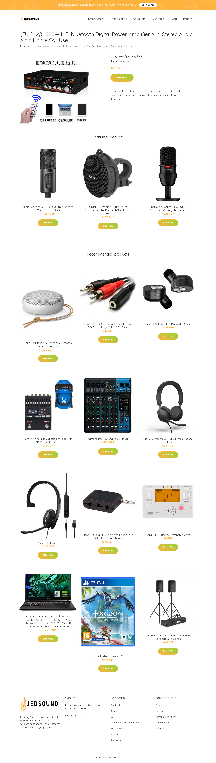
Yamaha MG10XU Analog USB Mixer (108, 438)
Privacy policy (163, 722)
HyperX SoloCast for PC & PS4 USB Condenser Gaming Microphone (168, 208)
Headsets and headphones (125, 722)
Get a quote (148, 5)
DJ (111, 716)
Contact (159, 710)
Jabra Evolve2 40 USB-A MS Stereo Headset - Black (168, 440)
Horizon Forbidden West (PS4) (108, 656)
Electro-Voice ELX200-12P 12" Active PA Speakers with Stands (168, 637)
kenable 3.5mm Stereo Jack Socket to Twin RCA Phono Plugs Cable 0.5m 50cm (108, 325)
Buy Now (122, 77)
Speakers (139, 19)
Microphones (95, 19)
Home (23, 46)
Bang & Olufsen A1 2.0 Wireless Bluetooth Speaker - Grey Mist (48, 344)
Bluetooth (158, 19)
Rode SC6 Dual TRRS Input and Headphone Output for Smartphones (108, 536)
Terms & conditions (165, 716)
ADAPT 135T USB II (48, 542)
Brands (188, 19)
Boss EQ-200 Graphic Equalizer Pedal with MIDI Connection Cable (48, 440)
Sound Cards (118, 19)
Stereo (140, 56)
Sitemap (159, 728)
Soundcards (117, 734)
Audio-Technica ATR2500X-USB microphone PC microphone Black (48, 208)
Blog (174, 19)
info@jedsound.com (76, 715)
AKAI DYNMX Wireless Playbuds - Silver (168, 324)
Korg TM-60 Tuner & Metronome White (168, 535)
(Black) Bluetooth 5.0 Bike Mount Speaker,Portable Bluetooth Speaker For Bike (108, 210)
